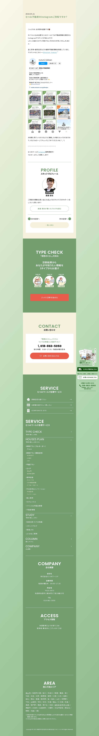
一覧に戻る (49, 225)
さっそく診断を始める (49, 297)
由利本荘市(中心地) (62, 705)
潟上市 (28, 693)
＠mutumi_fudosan (50, 52)
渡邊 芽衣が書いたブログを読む (49, 208)
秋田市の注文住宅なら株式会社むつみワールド (49, 729)
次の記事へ (63, 219)
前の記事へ (35, 219)
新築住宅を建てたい (52, 399)
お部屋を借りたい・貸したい (52, 405)
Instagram (42, 152)
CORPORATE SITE (52, 410)
